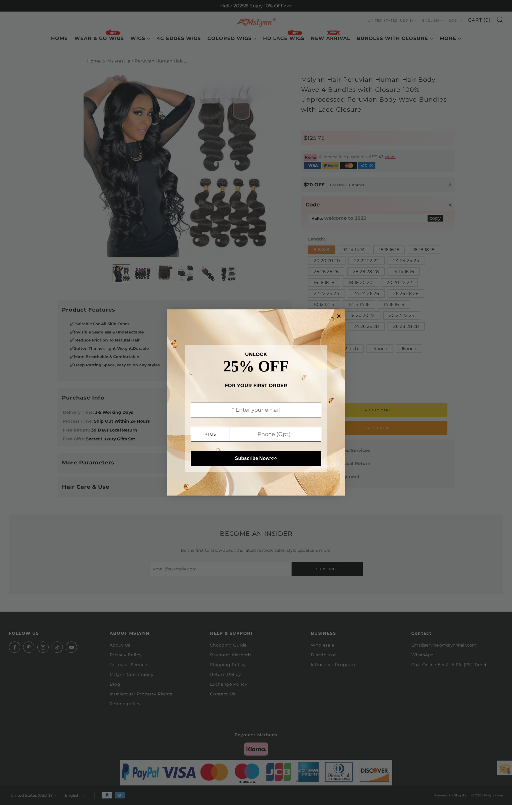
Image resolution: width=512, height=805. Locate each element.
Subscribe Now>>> (256, 458)
